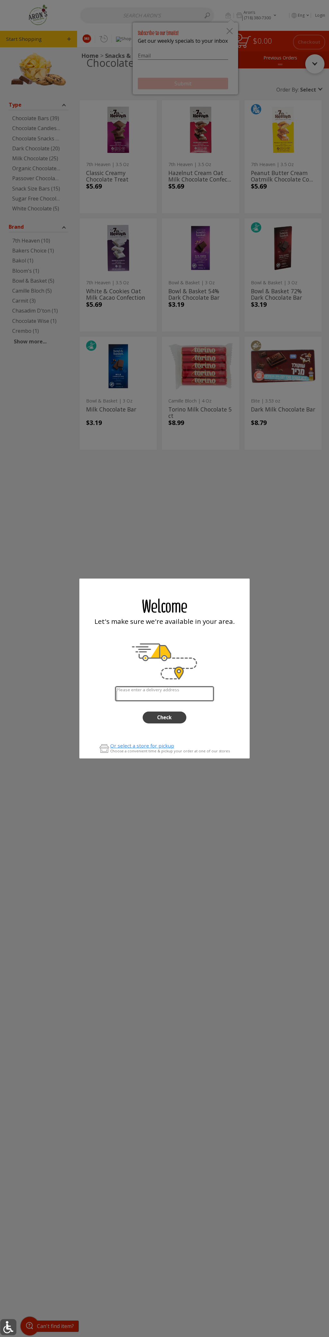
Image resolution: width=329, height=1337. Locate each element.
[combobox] (164, 693)
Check (164, 717)
